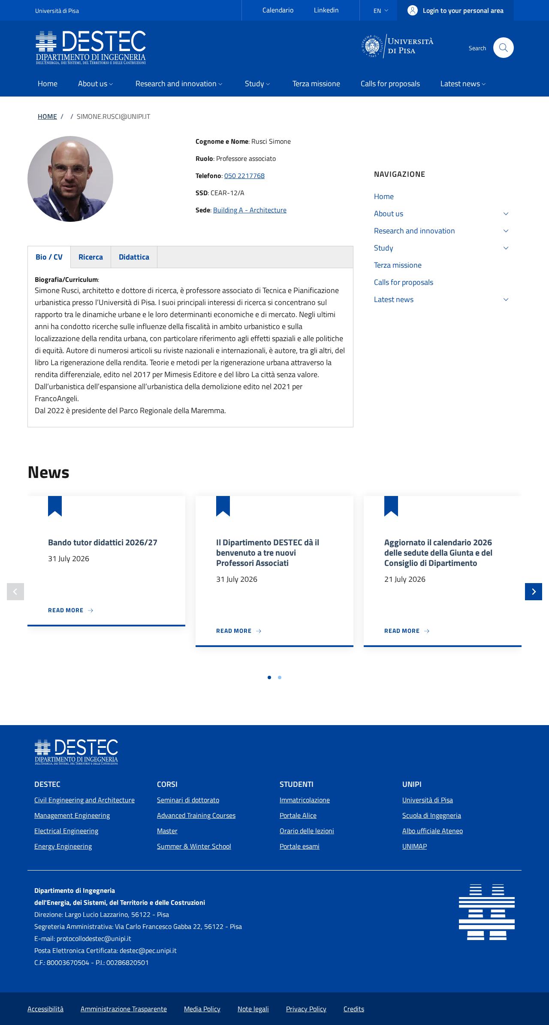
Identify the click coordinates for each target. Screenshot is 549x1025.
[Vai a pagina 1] (269, 677)
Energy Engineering (63, 846)
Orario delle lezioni (307, 830)
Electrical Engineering (66, 830)
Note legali (253, 1009)
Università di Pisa (57, 10)
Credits (354, 1009)
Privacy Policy (306, 1009)
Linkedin (326, 10)
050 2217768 (244, 175)
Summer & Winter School (194, 846)
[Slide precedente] (15, 591)
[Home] (94, 47)
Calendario (277, 10)
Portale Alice (298, 815)
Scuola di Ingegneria (431, 815)
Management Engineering (72, 815)
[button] (382, 10)
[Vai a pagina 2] (279, 677)
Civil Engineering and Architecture (84, 800)
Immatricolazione (305, 800)
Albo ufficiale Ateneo (432, 830)
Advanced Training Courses (196, 815)
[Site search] (503, 47)
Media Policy (202, 1009)
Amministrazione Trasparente (124, 1009)
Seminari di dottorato (188, 800)
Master (167, 830)
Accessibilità (45, 1009)
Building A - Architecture (250, 210)
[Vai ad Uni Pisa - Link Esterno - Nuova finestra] (398, 47)
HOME (47, 116)
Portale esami (300, 846)
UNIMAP (414, 846)
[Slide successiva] (533, 591)
